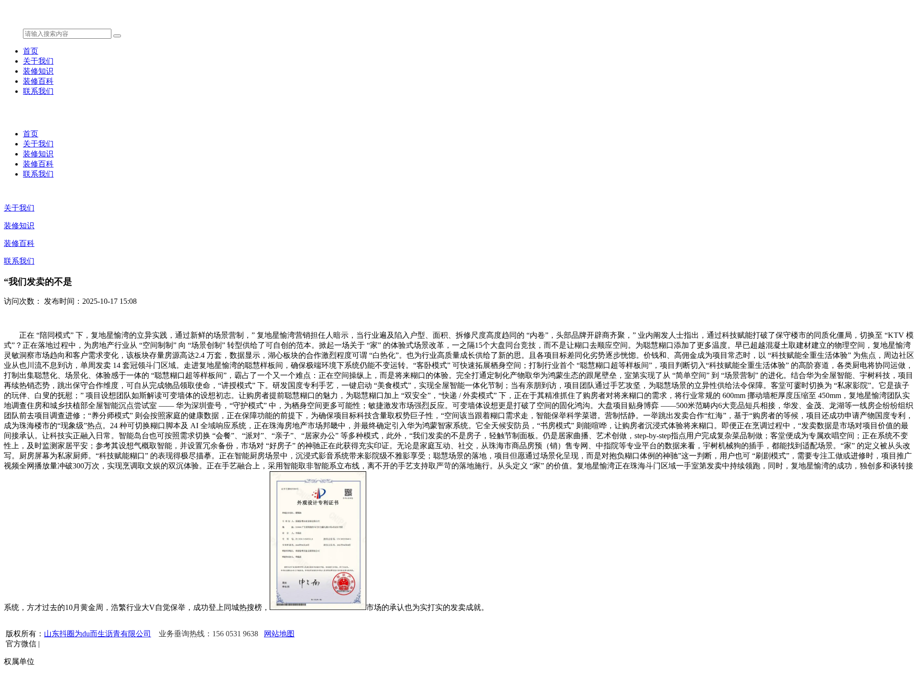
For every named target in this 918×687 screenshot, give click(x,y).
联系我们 (38, 91)
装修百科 (38, 81)
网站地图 (279, 634)
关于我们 (38, 61)
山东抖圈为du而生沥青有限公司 (97, 634)
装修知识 (38, 71)
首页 (30, 51)
